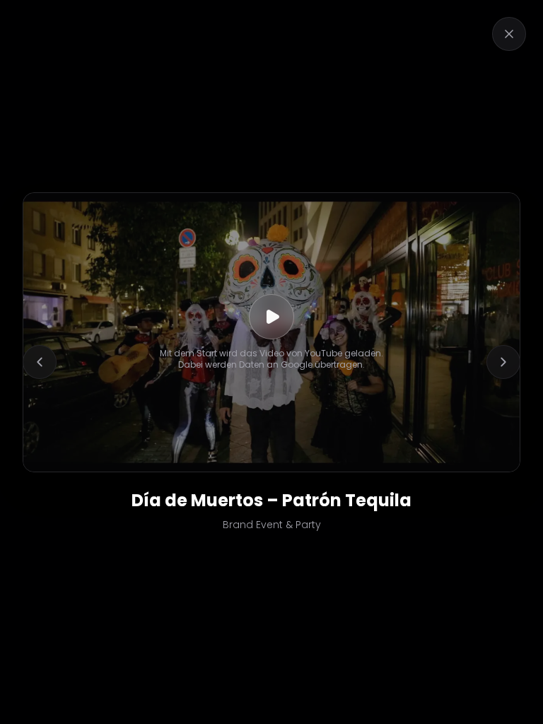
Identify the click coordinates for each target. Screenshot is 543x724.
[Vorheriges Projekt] (40, 362)
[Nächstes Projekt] (503, 362)
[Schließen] (509, 34)
